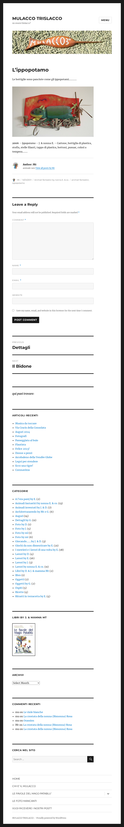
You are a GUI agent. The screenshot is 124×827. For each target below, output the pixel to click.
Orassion (29, 720)
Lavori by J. (21, 562)
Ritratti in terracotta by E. (30, 596)
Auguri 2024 (22, 431)
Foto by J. (20, 528)
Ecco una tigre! (24, 465)
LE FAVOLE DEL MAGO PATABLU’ (31, 793)
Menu (105, 20)
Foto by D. (21, 524)
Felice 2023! (22, 448)
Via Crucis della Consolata (30, 427)
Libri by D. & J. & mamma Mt (32, 570)
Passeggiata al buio (26, 440)
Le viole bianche (33, 712)
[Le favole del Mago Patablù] (53, 639)
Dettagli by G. (23, 520)
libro (18, 575)
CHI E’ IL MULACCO (24, 786)
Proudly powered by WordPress (51, 818)
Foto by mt (21, 537)
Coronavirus (22, 469)
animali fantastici (80, 180)
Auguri (19, 515)
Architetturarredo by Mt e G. (32, 511)
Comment (19, 220)
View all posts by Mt (45, 168)
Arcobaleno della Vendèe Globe (33, 457)
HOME (16, 778)
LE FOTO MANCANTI (24, 801)
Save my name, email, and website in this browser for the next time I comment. (54, 310)
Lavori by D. (22, 554)
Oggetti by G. (23, 583)
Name (16, 265)
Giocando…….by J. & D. (28, 541)
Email (16, 280)
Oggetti (19, 579)
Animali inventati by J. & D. (31, 507)
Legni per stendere (26, 461)
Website (17, 295)
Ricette (19, 592)
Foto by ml (21, 532)
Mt (18, 180)
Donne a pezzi (23, 452)
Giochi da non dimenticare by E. (34, 545)
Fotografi (21, 436)
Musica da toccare (26, 423)
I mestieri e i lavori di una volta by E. (36, 549)
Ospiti (18, 587)
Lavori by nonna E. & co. (29, 566)
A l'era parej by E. (25, 499)
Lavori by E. (22, 558)
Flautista (20, 444)
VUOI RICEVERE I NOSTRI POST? (32, 808)
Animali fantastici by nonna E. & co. (51, 180)
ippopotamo (18, 183)
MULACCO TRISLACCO (37, 18)
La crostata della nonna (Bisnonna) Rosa (48, 716)
